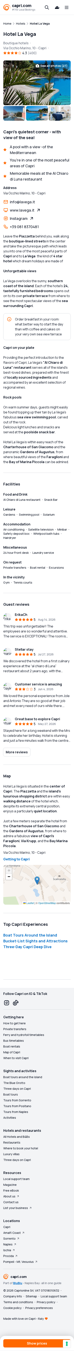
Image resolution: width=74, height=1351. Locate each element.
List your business (15, 1208)
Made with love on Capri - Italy (23, 1319)
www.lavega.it (22, 210)
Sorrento (9, 1238)
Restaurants (11, 1142)
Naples (8, 1244)
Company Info (12, 1296)
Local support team (16, 1179)
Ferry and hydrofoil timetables (23, 1035)
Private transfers (14, 1029)
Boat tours (10, 1094)
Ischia (7, 1250)
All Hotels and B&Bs (16, 1137)
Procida (8, 1256)
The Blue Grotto (14, 1083)
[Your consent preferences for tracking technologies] (67, 1344)
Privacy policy (46, 1302)
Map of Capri (11, 1052)
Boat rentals (11, 1046)
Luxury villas (11, 1154)
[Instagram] (6, 1002)
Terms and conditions (18, 1302)
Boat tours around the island (22, 1077)
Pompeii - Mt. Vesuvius (18, 1262)
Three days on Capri (17, 1089)
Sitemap (31, 1296)
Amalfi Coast (12, 1233)
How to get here (14, 1023)
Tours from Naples (15, 1112)
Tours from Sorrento (17, 1100)
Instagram (19, 218)
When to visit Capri (16, 1058)
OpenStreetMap (47, 903)
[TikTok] (15, 1002)
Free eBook (11, 1190)
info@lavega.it (22, 201)
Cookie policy (12, 1308)
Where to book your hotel (20, 1148)
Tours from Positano (17, 1106)
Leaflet (30, 903)
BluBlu (17, 1283)
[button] (37, 880)
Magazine (10, 1185)
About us (9, 1196)
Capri (6, 1227)
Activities (9, 1118)
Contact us (10, 1202)
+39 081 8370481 (24, 226)
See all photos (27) (53, 66)
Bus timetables (13, 1041)
